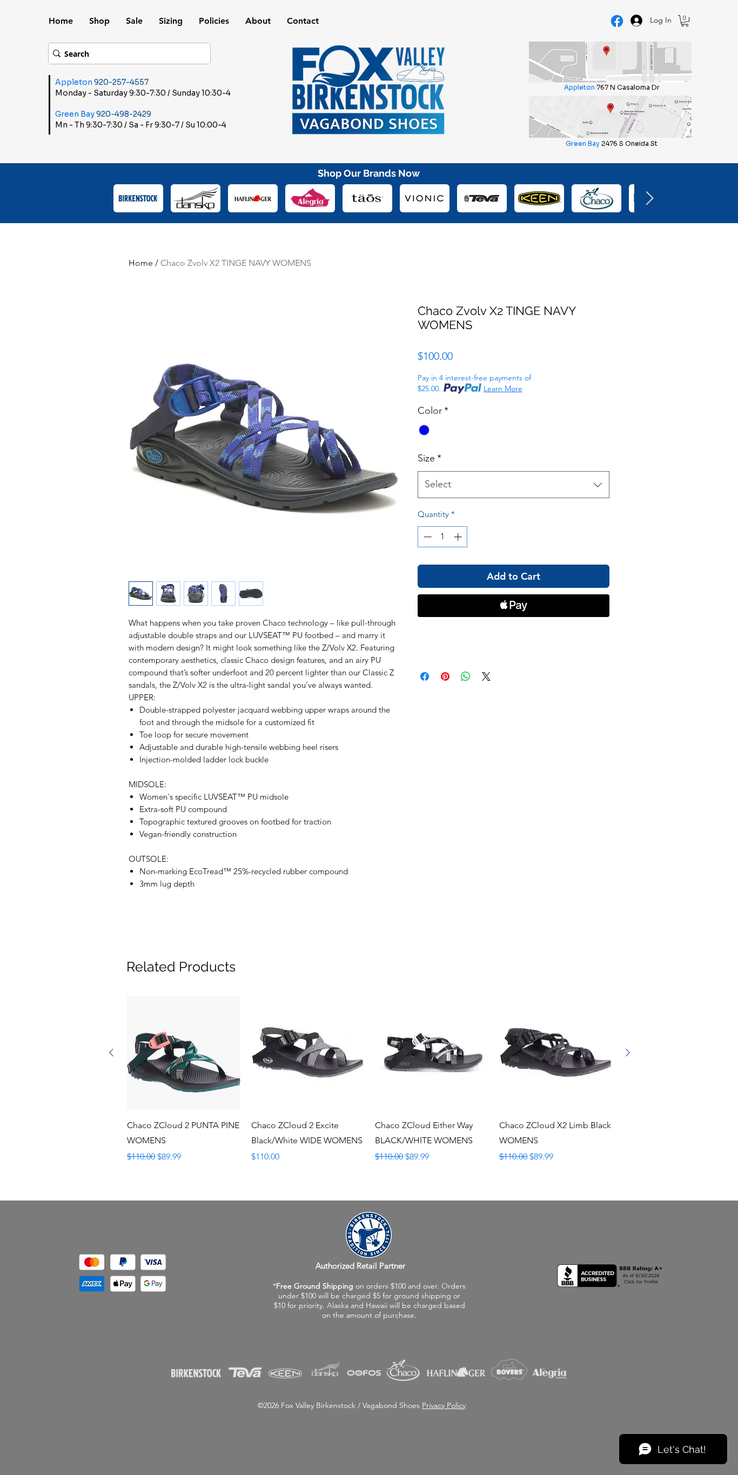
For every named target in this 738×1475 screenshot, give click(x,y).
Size (429, 458)
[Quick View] (183, 1053)
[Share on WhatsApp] (465, 676)
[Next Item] (649, 198)
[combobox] (513, 484)
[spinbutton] (443, 537)
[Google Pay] (513, 634)
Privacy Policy (444, 1405)
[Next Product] (627, 1052)
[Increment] (459, 537)
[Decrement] (426, 537)
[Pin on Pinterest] (445, 676)
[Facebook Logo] (617, 21)
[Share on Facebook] (424, 676)
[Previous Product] (111, 1052)
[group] (369, 1087)
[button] (685, 20)
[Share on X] (486, 676)
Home (141, 263)
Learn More (503, 388)
